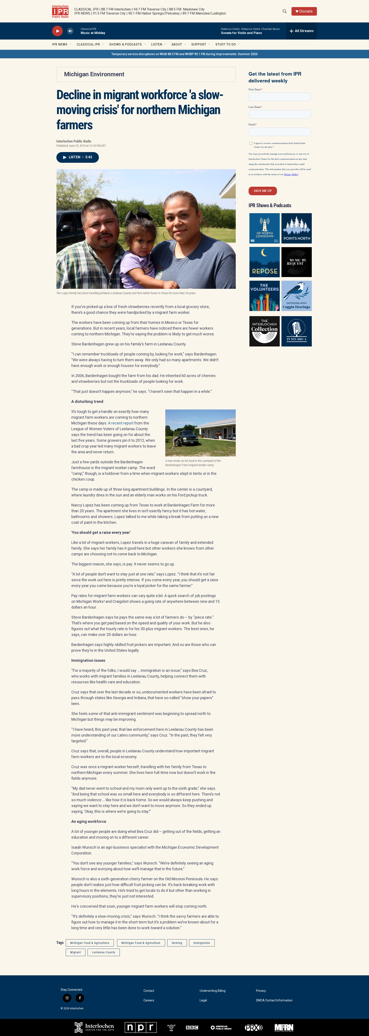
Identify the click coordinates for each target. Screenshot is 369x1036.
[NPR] (141, 1027)
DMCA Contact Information (274, 1000)
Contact (149, 990)
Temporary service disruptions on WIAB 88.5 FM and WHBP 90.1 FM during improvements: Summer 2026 (184, 54)
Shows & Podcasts (125, 44)
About (176, 44)
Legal (203, 1000)
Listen (156, 44)
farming (177, 943)
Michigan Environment (94, 74)
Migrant (75, 952)
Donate (306, 11)
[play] (57, 31)
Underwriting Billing (213, 990)
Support (198, 44)
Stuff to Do (225, 44)
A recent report (120, 423)
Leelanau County (103, 952)
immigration (201, 943)
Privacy (261, 990)
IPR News (59, 44)
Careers (149, 1000)
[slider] (77, 31)
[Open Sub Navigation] (70, 44)
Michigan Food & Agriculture (89, 943)
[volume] (70, 31)
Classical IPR (88, 44)
